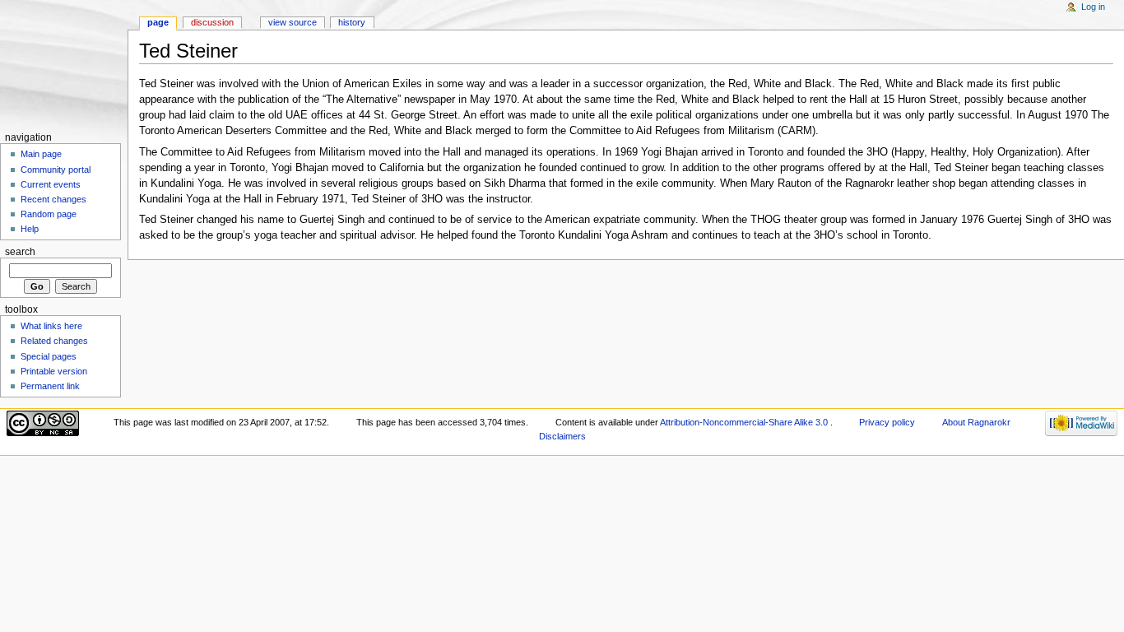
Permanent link (50, 386)
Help (30, 229)
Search (20, 252)
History (351, 22)
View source (292, 22)
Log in (1093, 7)
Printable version (54, 371)
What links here (51, 326)
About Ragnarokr (976, 422)
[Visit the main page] (64, 64)
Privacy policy (887, 422)
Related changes (54, 341)
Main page (41, 154)
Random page (49, 214)
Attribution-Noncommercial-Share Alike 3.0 (745, 422)
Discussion (212, 22)
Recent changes (53, 199)
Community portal (56, 169)
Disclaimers (562, 436)
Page (158, 22)
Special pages (49, 356)
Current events (51, 184)
